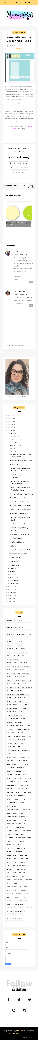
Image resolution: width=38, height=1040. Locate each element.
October (13, 442)
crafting (9, 687)
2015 (10, 427)
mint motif (10, 792)
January (12, 583)
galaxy (29, 736)
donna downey (17, 715)
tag (8, 866)
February (13, 580)
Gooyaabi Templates (12, 1033)
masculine (10, 788)
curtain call (21, 690)
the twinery (27, 887)
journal (17, 774)
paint (8, 813)
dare (28, 694)
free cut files (22, 732)
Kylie (15, 252)
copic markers (19, 151)
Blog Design (10, 645)
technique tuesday (12, 876)
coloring (23, 676)
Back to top (28, 1038)
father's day (10, 729)
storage (9, 862)
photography (23, 820)
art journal (10, 634)
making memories (12, 785)
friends (9, 736)
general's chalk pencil (13, 746)
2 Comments (18, 48)
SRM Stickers (10, 848)
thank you (24, 876)
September (14, 445)
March (12, 577)
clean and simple (19, 669)
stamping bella (11, 855)
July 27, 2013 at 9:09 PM (20, 254)
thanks (9, 880)
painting (15, 813)
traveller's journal (13, 897)
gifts (24, 746)
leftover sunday (12, 781)
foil (8, 732)
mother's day (22, 795)
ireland (25, 764)
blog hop (20, 645)
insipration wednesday (13, 764)
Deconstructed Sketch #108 (19, 554)
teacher (14, 873)
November (13, 439)
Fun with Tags (14, 464)
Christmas (16, 666)
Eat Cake (12, 546)
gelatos (9, 743)
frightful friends (19, 736)
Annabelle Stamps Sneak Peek (19, 550)
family (28, 725)
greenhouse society (13, 750)
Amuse (21, 627)
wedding (9, 911)
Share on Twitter (20, 168)
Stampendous (21, 848)
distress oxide (24, 708)
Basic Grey (24, 638)
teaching (22, 873)
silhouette (10, 838)
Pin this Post (20, 172)
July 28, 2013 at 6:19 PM (20, 294)
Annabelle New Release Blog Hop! (21, 502)
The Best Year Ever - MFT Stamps (17, 224)
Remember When (23, 109)
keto (24, 774)
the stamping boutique (14, 887)
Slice (15, 841)
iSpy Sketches (11, 767)
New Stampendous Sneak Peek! (20, 506)
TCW (8, 873)
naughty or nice (12, 803)
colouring (10, 680)
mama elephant (24, 785)
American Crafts (12, 627)
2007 (10, 601)
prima (26, 824)
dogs (8, 715)
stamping (19, 852)
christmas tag (26, 666)
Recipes (16, 831)
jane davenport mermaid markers (17, 771)
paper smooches (12, 817)
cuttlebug (20, 694)
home (29, 757)
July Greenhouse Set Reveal (18, 524)
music (8, 799)
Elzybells (9, 722)
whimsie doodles (20, 911)
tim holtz (19, 894)
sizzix (29, 838)
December (13, 436)
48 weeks (9, 620)
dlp (26, 711)
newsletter (15, 806)
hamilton (19, 753)
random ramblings (22, 827)
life (21, 781)
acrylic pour (18, 620)
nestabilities (23, 803)
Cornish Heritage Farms (14, 683)
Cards (24, 148)
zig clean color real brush (15, 922)
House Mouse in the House (18, 498)
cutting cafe (10, 694)
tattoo (9, 869)
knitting (9, 778)
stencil (16, 859)
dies (15, 701)
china (8, 666)
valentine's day (11, 901)
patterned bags (11, 820)
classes (9, 669)
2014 (10, 430)
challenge (23, 662)
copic (17, 680)
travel (27, 894)
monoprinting (11, 795)
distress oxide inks (12, 711)
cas (29, 148)
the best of (28, 880)
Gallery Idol (10, 739)
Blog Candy (18, 641)
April (11, 574)
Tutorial (24, 897)
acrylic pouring (12, 624)
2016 (10, 424)
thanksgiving (18, 880)
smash (22, 841)
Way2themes (20, 1031)
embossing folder (12, 725)
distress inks (23, 704)
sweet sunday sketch (20, 862)
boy (17, 648)
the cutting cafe (12, 883)
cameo (23, 648)
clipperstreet (11, 673)
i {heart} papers (22, 760)
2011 (10, 589)
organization (26, 810)
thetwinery (21, 890)
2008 (10, 598)
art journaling (21, 634)
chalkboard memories (13, 659)
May (11, 571)
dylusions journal (12, 718)
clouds (9, 676)
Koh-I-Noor (18, 778)
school (9, 834)
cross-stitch (10, 690)
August (12, 448)
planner (18, 824)
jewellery (9, 774)
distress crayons (12, 704)
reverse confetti (26, 831)
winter (21, 915)
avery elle (10, 638)
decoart (9, 697)
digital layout (23, 701)
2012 (10, 586)
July (11, 451)
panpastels (24, 813)
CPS (25, 683)
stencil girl (24, 859)
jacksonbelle (21, 767)
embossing (18, 722)
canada (9, 652)
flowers (26, 729)
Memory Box (19, 788)
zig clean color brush (13, 918)
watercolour (11, 908)
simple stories (20, 838)
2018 (10, 418)
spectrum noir (11, 845)
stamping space (23, 855)
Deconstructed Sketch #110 (19, 513)
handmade (22, 757)
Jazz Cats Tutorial (15, 538)
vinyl (26, 901)
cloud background (24, 673)
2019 (10, 415)
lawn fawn (27, 778)
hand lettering (11, 757)
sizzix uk (9, 841)
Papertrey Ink (23, 817)
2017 (10, 421)
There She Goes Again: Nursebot (20, 510)
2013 (10, 433)
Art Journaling (14, 565)
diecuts (9, 701)
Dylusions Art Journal (16, 542)
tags (13, 866)
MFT (27, 788)
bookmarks (10, 648)
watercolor (19, 904)
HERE (24, 96)
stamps (9, 859)
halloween (10, 753)
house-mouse (11, 760)
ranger (9, 831)
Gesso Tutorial (14, 558)
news (8, 806)
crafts (17, 687)
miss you (18, 792)
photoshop (10, 824)
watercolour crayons (25, 908)
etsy (21, 725)
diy (21, 711)
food (13, 732)
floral (19, 729)
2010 (10, 592)
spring (20, 845)
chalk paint (21, 655)
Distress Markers (12, 708)
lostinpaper (19, 291)
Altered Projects (24, 624)
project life (10, 827)
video (20, 901)
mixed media (27, 792)
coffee (16, 676)
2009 (10, 595)
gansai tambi (21, 739)
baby (17, 638)
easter (23, 718)
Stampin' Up (10, 852)
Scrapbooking (18, 834)
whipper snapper (12, 915)
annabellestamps (19, 32)
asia (30, 634)
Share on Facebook (19, 163)
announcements (25, 631)
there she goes (11, 890)
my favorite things (19, 799)
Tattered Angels (22, 866)
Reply (30, 282)
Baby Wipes (13, 561)
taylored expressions (20, 869)
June (11, 568)
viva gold (10, 904)
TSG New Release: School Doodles (21, 494)
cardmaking (23, 652)
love (25, 781)
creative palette (27, 687)
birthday (9, 641)
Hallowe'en (25, 750)
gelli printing (18, 743)
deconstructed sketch (21, 697)
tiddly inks (10, 894)
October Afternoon (13, 810)
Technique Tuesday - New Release (21, 460)
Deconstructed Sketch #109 (19, 534)
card (15, 652)
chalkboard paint (12, 662)
